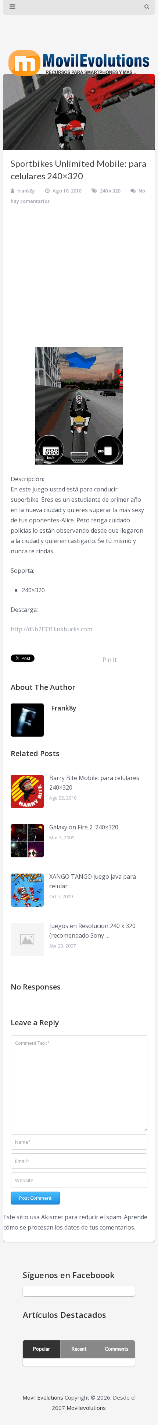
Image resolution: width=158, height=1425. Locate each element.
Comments (116, 1349)
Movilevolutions (86, 1407)
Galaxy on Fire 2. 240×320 (83, 827)
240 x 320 (110, 190)
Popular (41, 1349)
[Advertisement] (79, 275)
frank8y (26, 190)
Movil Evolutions (42, 1397)
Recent (79, 1349)
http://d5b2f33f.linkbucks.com (51, 629)
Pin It (110, 660)
